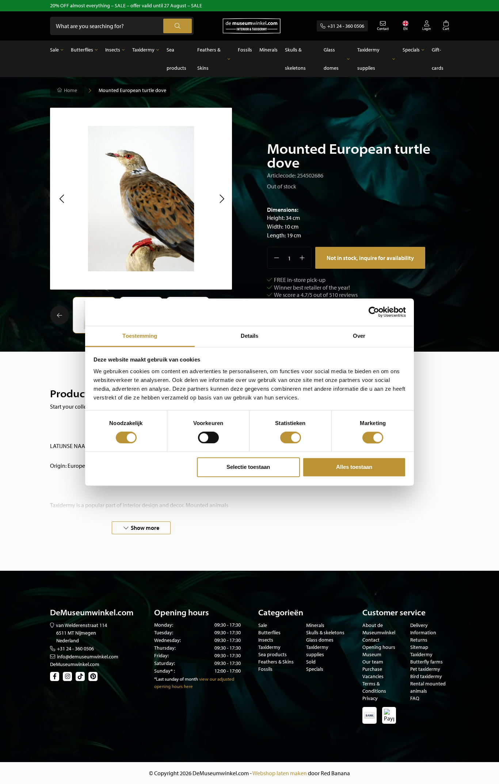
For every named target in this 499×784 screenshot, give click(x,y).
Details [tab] (250, 336)
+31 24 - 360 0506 (345, 26)
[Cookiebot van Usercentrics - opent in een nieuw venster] (374, 311)
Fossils (245, 49)
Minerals (268, 49)
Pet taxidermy (425, 669)
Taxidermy (143, 49)
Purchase (372, 669)
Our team (372, 661)
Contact (371, 639)
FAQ (414, 698)
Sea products (176, 58)
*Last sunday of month (176, 679)
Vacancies (373, 676)
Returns (418, 639)
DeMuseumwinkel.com (74, 664)
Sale (54, 49)
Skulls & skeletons (295, 58)
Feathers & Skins (208, 58)
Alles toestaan (354, 467)
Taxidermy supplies (368, 58)
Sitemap (419, 647)
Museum (371, 654)
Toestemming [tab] (139, 336)
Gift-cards (437, 58)
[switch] (208, 437)
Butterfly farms (426, 661)
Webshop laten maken (279, 773)
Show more (145, 527)
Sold (311, 661)
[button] (61, 199)
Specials (411, 49)
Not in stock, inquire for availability (370, 257)
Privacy (370, 698)
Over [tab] (359, 336)
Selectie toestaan (248, 467)
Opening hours (378, 647)
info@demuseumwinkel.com (87, 656)
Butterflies (82, 49)
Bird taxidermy (426, 676)
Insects (112, 49)
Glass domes (331, 58)
